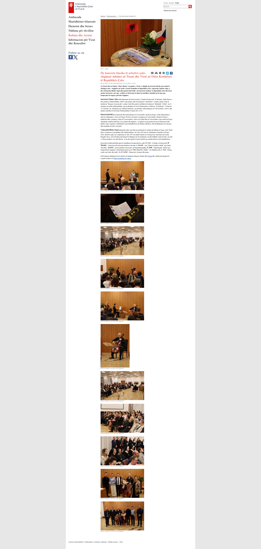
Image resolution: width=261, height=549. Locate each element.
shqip (177, 3)
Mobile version (113, 542)
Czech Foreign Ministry (76, 542)
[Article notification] (152, 73)
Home (103, 16)
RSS (121, 542)
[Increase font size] (163, 73)
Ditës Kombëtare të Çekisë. (122, 158)
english (171, 3)
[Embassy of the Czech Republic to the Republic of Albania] (81, 3)
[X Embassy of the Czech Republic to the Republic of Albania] (75, 56)
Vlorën (149, 156)
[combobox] (176, 6)
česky (166, 3)
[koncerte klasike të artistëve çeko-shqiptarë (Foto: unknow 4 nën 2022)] (122, 162)
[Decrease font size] (160, 73)
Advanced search (170, 10)
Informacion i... (112, 16)
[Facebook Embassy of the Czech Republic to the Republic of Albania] (71, 56)
